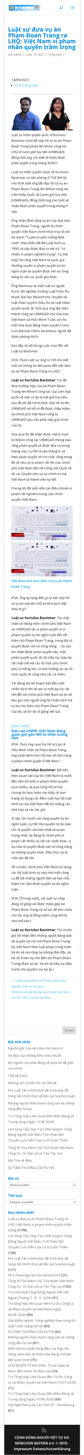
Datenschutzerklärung (51, 1449)
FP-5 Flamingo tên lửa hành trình (33, 1275)
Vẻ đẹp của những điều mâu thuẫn (34, 1055)
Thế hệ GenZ (18, 1075)
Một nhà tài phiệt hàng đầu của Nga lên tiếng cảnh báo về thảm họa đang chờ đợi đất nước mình (39, 1354)
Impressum (23, 1449)
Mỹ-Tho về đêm (20, 1160)
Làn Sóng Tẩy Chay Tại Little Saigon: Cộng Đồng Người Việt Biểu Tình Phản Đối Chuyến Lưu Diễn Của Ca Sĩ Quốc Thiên (40, 1135)
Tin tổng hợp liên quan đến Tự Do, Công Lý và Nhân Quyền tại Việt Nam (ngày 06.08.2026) (41, 1309)
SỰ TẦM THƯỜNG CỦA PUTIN (31, 1167)
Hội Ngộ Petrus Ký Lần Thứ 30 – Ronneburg (41, 1405)
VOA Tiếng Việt (26, 85)
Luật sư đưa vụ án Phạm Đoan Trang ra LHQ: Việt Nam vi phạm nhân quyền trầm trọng (39, 1224)
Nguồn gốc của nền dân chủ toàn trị (35, 1048)
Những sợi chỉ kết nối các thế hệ (32, 1083)
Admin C (18, 54)
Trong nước (54, 54)
